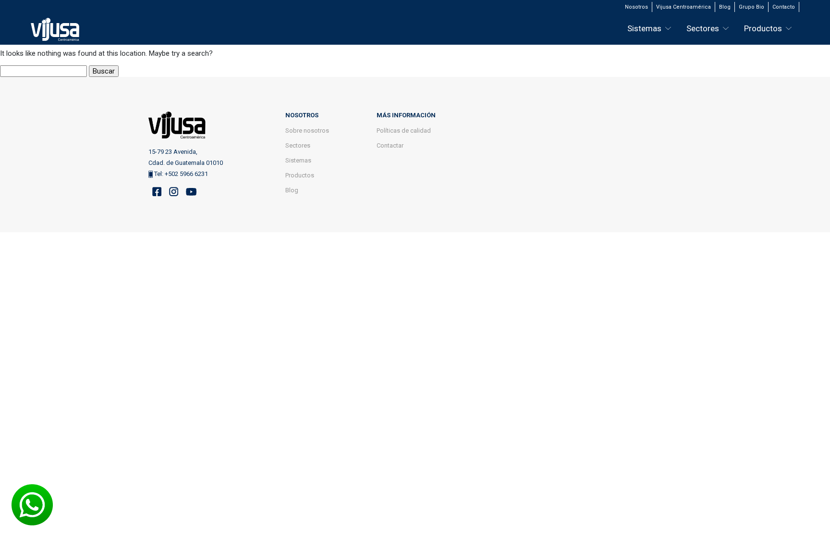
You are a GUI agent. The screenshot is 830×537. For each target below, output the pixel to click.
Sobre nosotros (307, 130)
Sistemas (644, 28)
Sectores (702, 28)
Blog (725, 7)
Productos (763, 28)
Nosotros (636, 7)
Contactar (390, 145)
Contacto (783, 7)
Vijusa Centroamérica (683, 7)
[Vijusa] (55, 31)
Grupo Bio (751, 7)
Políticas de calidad (404, 130)
